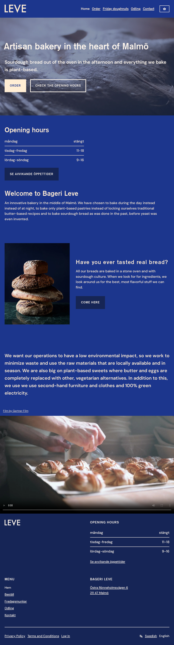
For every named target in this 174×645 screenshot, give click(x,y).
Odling (136, 9)
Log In (65, 636)
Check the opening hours (58, 85)
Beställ (9, 594)
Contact (148, 9)
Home (85, 9)
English (164, 636)
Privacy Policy (15, 636)
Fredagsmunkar (16, 601)
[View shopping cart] (164, 8)
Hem (8, 588)
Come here (90, 302)
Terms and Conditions (43, 636)
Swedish (151, 636)
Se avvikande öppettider (31, 174)
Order (96, 9)
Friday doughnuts (116, 9)
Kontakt (10, 615)
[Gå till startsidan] (15, 9)
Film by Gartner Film (15, 411)
